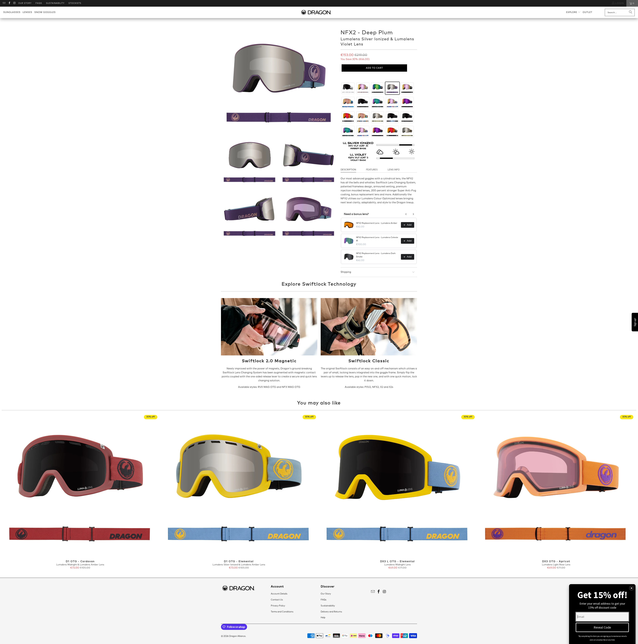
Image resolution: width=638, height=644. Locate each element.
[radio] (348, 88)
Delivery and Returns (331, 612)
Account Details (279, 594)
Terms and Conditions (282, 612)
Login (619, 3)
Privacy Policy (278, 606)
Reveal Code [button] (602, 627)
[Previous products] (406, 214)
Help (323, 618)
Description (348, 170)
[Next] (621, 492)
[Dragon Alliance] (316, 12)
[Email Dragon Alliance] (3, 3)
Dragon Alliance (237, 636)
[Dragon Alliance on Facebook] (9, 3)
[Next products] (413, 214)
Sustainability (55, 3)
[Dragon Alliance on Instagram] (14, 3)
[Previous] (17, 492)
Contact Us (277, 600)
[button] (573, 12)
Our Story (25, 3)
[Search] (630, 12)
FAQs (39, 3)
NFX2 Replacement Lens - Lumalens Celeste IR (377, 239)
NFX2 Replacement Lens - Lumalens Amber (376, 223)
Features (372, 170)
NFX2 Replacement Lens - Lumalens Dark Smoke (375, 255)
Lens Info (394, 170)
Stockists (74, 3)
